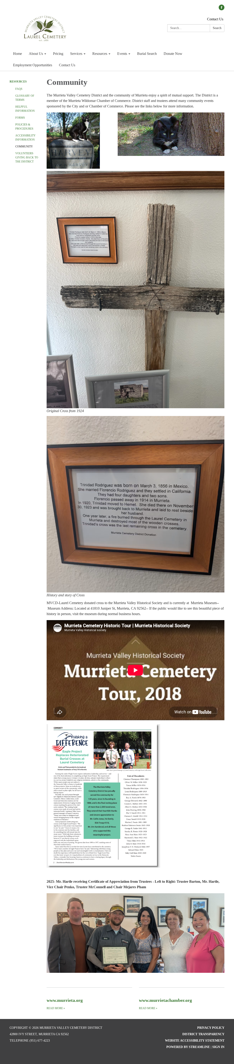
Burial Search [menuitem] (147, 54)
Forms (20, 117)
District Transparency (203, 1034)
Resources (18, 81)
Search (217, 28)
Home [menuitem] (17, 54)
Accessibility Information (25, 137)
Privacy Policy (210, 1027)
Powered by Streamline (188, 1047)
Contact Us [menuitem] (67, 65)
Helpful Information (25, 108)
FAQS (18, 89)
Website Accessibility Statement (194, 1040)
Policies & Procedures (24, 126)
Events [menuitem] (122, 54)
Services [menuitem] (76, 54)
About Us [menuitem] (36, 54)
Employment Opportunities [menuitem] (32, 65)
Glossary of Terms (24, 97)
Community (24, 146)
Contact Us (215, 19)
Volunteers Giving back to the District (26, 157)
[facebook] (221, 9)
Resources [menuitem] (99, 54)
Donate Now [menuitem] (173, 54)
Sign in (218, 1047)
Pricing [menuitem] (58, 54)
